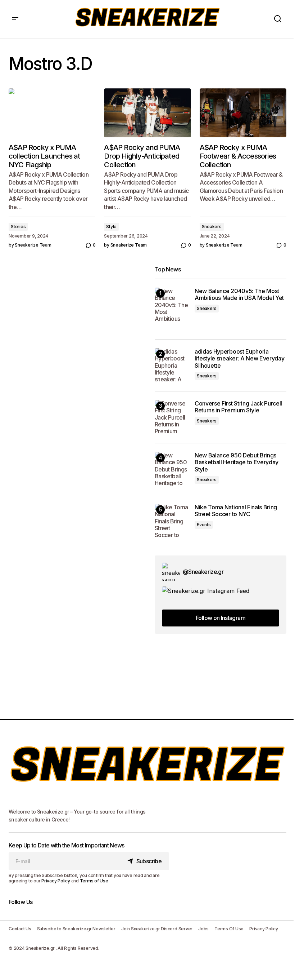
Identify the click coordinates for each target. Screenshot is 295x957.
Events (204, 524)
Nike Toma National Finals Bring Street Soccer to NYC (236, 511)
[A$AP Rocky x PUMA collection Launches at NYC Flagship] (52, 112)
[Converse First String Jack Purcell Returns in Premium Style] (172, 417)
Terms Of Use (229, 928)
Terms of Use (94, 880)
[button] (15, 19)
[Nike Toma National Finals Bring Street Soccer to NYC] (172, 521)
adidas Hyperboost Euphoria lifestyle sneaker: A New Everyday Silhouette (239, 358)
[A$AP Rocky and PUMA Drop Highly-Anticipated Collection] (147, 112)
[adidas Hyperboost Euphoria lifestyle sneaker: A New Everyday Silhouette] (172, 365)
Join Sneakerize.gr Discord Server (156, 928)
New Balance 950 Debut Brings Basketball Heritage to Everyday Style (236, 462)
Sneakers (212, 226)
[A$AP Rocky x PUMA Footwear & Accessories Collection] (243, 112)
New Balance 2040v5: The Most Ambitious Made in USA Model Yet (239, 294)
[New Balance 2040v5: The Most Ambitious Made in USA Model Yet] (172, 305)
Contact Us (20, 928)
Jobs (203, 928)
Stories (18, 226)
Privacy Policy (55, 880)
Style (111, 226)
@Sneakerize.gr (203, 571)
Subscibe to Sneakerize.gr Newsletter (76, 928)
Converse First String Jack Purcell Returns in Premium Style (238, 407)
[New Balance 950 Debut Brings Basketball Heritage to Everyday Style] (172, 469)
